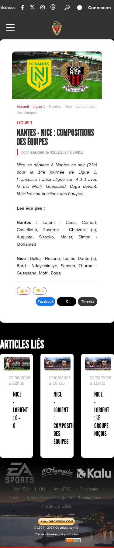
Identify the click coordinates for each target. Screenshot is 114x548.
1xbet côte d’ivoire (42, 498)
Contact (73, 534)
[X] (32, 8)
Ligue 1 (40, 107)
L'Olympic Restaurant (57, 472)
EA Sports (20, 472)
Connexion (99, 7)
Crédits (39, 534)
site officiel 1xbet (56, 506)
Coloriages (89, 489)
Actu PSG (62, 489)
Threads (87, 301)
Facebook (46, 301)
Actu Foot (22, 489)
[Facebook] (22, 7)
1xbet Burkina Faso (84, 498)
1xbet (13, 498)
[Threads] (53, 8)
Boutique (8, 7)
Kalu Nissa (94, 472)
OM (42, 489)
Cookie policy (56, 534)
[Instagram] (42, 7)
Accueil (23, 107)
